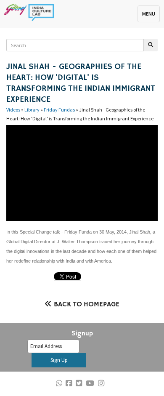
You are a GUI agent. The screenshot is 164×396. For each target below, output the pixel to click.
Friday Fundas (59, 109)
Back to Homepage (86, 305)
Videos (13, 109)
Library (32, 109)
